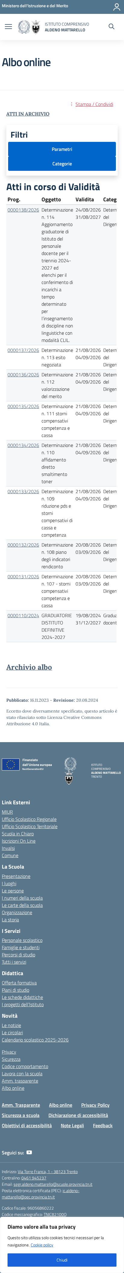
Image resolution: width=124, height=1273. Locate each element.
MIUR (7, 811)
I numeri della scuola (22, 897)
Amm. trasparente (20, 1080)
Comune (10, 855)
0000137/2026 (23, 350)
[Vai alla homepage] (29, 27)
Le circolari (12, 1032)
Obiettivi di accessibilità (27, 1125)
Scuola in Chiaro (18, 833)
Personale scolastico (22, 940)
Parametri (62, 149)
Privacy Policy (95, 1105)
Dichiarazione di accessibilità (78, 1115)
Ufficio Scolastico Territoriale (29, 826)
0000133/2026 (23, 491)
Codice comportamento (25, 1066)
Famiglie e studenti (20, 947)
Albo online (13, 1088)
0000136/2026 (23, 374)
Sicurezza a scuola (20, 1115)
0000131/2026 (23, 576)
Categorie (62, 163)
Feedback (103, 1125)
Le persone (13, 890)
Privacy (9, 1051)
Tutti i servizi (14, 961)
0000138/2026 (23, 209)
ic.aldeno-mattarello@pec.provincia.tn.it (40, 1193)
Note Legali (72, 1125)
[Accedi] (116, 7)
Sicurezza (11, 1059)
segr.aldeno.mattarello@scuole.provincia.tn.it (53, 1184)
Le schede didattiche (22, 997)
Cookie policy (42, 1245)
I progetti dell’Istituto (23, 1004)
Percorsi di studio (18, 954)
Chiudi (62, 1260)
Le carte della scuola (22, 905)
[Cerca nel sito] (111, 27)
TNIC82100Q (55, 1214)
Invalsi (8, 848)
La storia (10, 919)
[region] (62, 1245)
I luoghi (9, 883)
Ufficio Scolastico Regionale (29, 819)
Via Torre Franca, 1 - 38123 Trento (48, 1171)
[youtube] (29, 1152)
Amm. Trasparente (21, 1105)
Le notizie (11, 1025)
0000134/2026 (23, 445)
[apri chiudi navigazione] (8, 27)
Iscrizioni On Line (19, 840)
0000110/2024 (23, 615)
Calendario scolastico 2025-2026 (35, 1039)
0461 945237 (33, 1178)
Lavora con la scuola (22, 1073)
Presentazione (16, 876)
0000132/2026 (23, 544)
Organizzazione (17, 912)
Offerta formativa (19, 982)
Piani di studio (15, 990)
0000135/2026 (23, 406)
